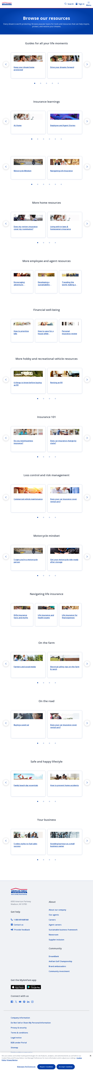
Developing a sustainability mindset (44, 283)
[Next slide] (87, 64)
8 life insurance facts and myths (21, 616)
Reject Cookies (46, 1067)
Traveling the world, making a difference (69, 283)
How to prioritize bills (21, 332)
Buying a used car (21, 725)
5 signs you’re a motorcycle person (26, 560)
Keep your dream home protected (24, 68)
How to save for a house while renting (46, 332)
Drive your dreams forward (62, 67)
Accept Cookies (65, 1067)
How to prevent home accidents (64, 785)
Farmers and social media (25, 666)
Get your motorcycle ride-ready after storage (64, 560)
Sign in (81, 4)
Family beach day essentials (26, 785)
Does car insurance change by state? (63, 442)
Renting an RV (56, 382)
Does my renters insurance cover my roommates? (26, 227)
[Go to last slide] (6, 64)
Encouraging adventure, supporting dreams (19, 283)
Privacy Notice (12, 1060)
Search (71, 4)
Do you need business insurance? (23, 442)
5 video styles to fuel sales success (25, 844)
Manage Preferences (26, 1067)
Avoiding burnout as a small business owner (62, 844)
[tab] (34, 83)
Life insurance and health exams (46, 616)
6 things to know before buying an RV (28, 383)
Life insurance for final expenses (69, 616)
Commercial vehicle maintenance (28, 499)
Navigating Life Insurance (61, 171)
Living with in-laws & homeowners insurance (60, 227)
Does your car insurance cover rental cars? (63, 500)
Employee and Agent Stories (62, 125)
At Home (18, 125)
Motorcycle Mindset (22, 171)
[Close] (90, 1055)
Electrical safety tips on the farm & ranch (64, 667)
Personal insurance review (69, 332)
